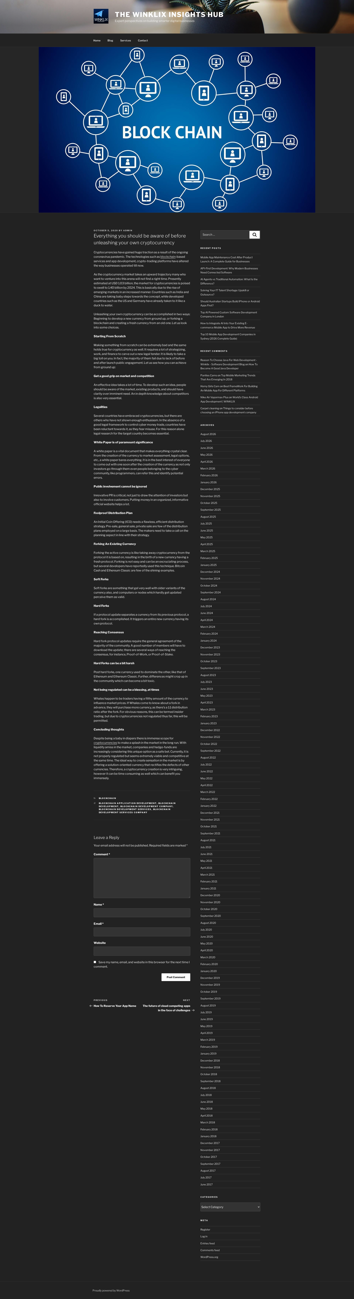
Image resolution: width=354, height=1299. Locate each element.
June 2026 (206, 447)
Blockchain (107, 798)
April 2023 (206, 702)
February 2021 (208, 881)
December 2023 (210, 647)
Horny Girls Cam (209, 386)
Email (99, 923)
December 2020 (210, 895)
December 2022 (210, 730)
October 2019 (208, 991)
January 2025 (208, 564)
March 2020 (207, 957)
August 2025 (208, 516)
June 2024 (206, 613)
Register (205, 1229)
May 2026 (206, 454)
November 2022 (210, 736)
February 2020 (209, 964)
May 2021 (206, 860)
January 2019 (208, 1053)
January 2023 (208, 723)
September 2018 (210, 1081)
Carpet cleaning (209, 408)
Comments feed (210, 1250)
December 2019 (210, 977)
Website (100, 943)
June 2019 (206, 1019)
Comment (102, 854)
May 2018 (206, 1108)
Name (99, 904)
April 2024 (206, 620)
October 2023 (208, 661)
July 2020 (206, 929)
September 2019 (210, 998)
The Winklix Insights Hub (169, 14)
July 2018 (206, 1094)
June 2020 (206, 936)
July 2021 (205, 847)
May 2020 (206, 943)
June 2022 (206, 771)
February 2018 (209, 1129)
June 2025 (206, 530)
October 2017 (208, 1156)
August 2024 (208, 599)
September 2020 (210, 915)
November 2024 (210, 578)
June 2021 (206, 854)
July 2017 (205, 1177)
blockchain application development (128, 803)
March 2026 (207, 468)
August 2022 (208, 757)
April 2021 (206, 867)
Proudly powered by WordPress (111, 1290)
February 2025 (209, 557)
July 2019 (206, 1012)
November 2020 (210, 902)
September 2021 (210, 833)
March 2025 (207, 551)
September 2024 (210, 592)
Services (125, 40)
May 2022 (206, 778)
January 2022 (208, 805)
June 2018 (206, 1101)
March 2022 (207, 791)
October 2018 (208, 1074)
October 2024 (208, 585)
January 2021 (208, 888)
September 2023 (210, 668)
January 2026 (208, 482)
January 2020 (208, 971)
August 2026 (208, 434)
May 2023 (206, 695)
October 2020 (208, 909)
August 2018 (208, 1087)
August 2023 (208, 675)
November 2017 (210, 1150)
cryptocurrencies (105, 742)
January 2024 (208, 640)
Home (96, 40)
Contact (143, 40)
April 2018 (206, 1115)
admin (127, 230)
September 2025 (210, 509)
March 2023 (207, 709)
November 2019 (210, 984)
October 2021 (208, 826)
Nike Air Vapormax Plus (214, 397)
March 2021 (207, 874)
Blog (110, 40)
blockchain (168, 256)
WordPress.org (209, 1256)
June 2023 (206, 688)
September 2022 (210, 750)
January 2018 (208, 1136)
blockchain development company (146, 806)
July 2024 (206, 606)
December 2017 (210, 1143)
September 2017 (210, 1163)
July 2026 (206, 440)
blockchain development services (125, 809)
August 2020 (208, 922)
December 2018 (210, 1060)
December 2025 (210, 489)
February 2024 (209, 633)
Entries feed (207, 1243)
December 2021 (210, 812)
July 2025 (206, 523)
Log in (203, 1236)
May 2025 (206, 537)
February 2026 (209, 475)
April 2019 (206, 1032)
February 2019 (209, 1046)
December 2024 (210, 571)
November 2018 (210, 1067)
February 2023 (209, 716)
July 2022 (206, 764)
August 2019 (208, 1005)
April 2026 (206, 461)
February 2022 (209, 798)
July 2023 (206, 681)
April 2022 (206, 785)
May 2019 (206, 1026)
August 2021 (208, 840)
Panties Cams (208, 375)
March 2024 (207, 626)
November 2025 (210, 496)
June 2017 (206, 1184)
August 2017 (208, 1170)
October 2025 (208, 502)
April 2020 (206, 950)
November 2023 (210, 654)
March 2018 (207, 1122)
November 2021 (210, 819)
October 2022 (208, 743)
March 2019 (207, 1039)
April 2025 (206, 544)
